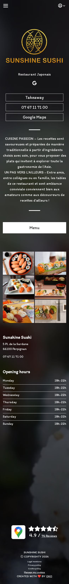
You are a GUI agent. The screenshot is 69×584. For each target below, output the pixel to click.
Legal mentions (34, 561)
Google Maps (34, 117)
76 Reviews (49, 536)
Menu (34, 227)
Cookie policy (34, 568)
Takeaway (34, 97)
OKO (49, 576)
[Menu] (5, 5)
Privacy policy (34, 565)
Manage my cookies (34, 572)
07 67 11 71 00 (34, 107)
